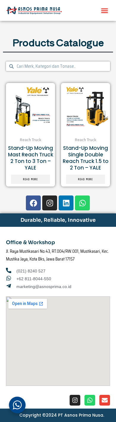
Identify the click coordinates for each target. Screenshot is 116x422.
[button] (104, 10)
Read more (30, 179)
